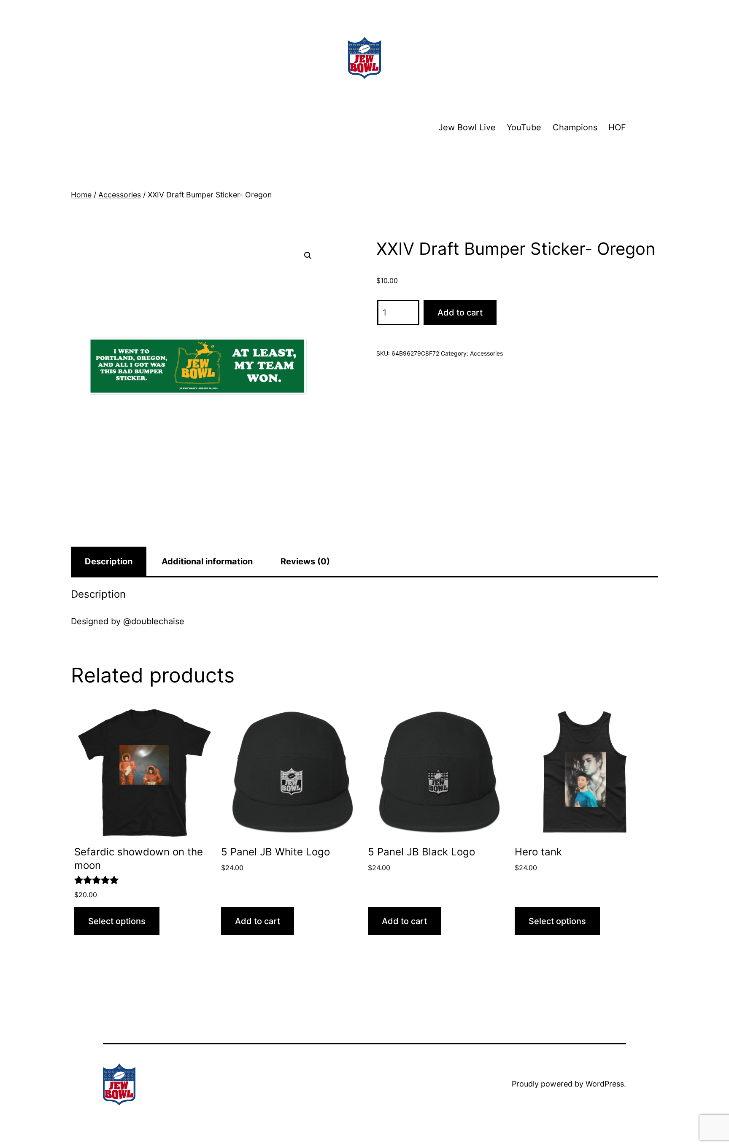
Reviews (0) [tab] (305, 561)
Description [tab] (108, 561)
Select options (117, 921)
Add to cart (460, 312)
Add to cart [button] (257, 921)
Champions (575, 127)
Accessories (119, 194)
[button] (308, 255)
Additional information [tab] (207, 561)
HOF (617, 127)
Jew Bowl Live (467, 127)
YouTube (524, 127)
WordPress (605, 1083)
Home (81, 194)
